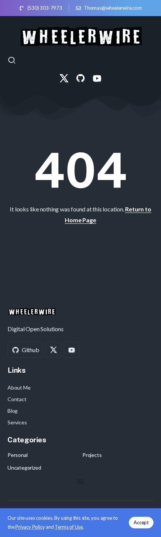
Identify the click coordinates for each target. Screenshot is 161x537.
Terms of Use (69, 527)
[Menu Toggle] (80, 481)
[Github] (80, 78)
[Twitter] (64, 78)
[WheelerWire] (80, 35)
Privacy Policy (30, 527)
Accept (141, 522)
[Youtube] (97, 78)
